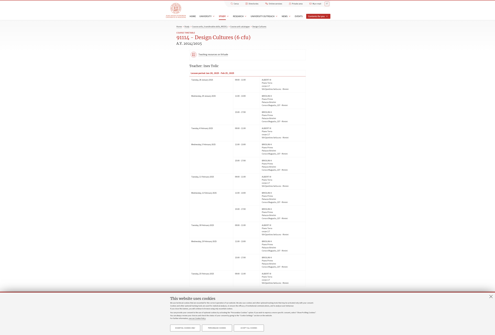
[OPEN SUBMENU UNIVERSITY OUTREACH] (276, 16)
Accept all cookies (249, 328)
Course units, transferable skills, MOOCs (210, 26)
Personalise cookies (217, 328)
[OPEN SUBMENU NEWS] (289, 16)
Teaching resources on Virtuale (213, 54)
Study (222, 16)
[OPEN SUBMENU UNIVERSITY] (213, 16)
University (205, 16)
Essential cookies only (185, 328)
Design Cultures (259, 26)
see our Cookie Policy (197, 318)
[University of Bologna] (176, 10)
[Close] (491, 296)
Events (299, 16)
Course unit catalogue (240, 26)
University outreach (262, 16)
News (285, 16)
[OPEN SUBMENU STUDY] (227, 16)
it (327, 3)
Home (193, 16)
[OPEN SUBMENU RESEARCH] (245, 16)
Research (238, 16)
